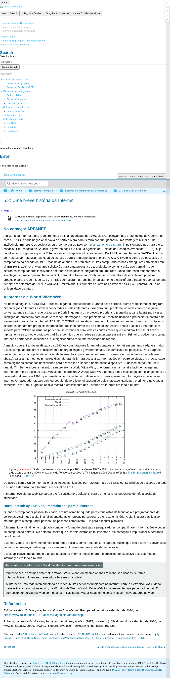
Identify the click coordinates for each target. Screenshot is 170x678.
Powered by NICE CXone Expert (50, 663)
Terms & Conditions (138, 670)
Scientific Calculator (17, 103)
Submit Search (10, 67)
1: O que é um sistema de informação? (139, 190)
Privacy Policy (119, 670)
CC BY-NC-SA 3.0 (88, 634)
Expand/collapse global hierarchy (7, 191)
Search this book (9, 56)
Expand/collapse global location (165, 190)
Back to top (9, 647)
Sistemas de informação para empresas (86, 190)
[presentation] (23, 469)
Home (19, 190)
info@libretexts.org (62, 673)
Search (9, 183)
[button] (12, 127)
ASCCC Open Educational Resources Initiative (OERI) (43, 220)
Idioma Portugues (43, 190)
